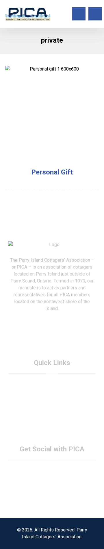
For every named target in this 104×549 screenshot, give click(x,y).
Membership (55, 389)
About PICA (55, 382)
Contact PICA (55, 403)
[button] (95, 13)
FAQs (55, 396)
